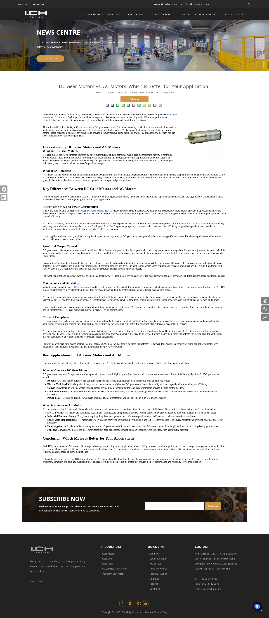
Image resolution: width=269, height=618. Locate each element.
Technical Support (158, 573)
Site (171, 92)
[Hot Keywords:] (248, 4)
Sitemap (148, 612)
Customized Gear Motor (114, 568)
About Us (154, 553)
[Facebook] (3, 189)
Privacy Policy (161, 612)
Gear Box (107, 558)
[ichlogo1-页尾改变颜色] (42, 550)
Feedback (154, 583)
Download (154, 588)
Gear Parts (107, 563)
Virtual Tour (155, 563)
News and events (158, 568)
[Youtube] (146, 603)
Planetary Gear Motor (113, 573)
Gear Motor (108, 553)
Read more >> (37, 581)
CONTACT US (50, 58)
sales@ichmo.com (174, 4)
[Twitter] (138, 603)
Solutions (154, 578)
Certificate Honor (158, 558)
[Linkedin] (3, 197)
